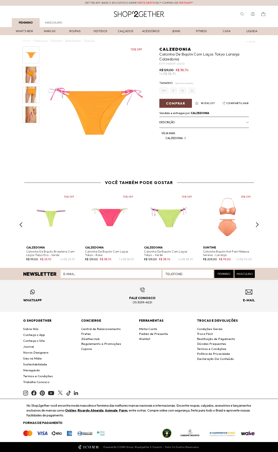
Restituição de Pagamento (216, 339)
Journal (28, 347)
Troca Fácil (205, 334)
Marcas (50, 31)
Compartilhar (237, 103)
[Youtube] (51, 393)
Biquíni (90, 40)
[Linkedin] (76, 393)
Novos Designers (36, 352)
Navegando (31, 370)
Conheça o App (34, 335)
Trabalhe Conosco (36, 382)
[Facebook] (34, 393)
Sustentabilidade (35, 364)
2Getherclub (90, 339)
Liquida (251, 31)
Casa (227, 31)
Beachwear (73, 40)
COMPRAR (175, 103)
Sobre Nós (31, 329)
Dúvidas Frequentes (211, 344)
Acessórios (151, 31)
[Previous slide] (21, 224)
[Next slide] (257, 224)
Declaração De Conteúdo (215, 359)
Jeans (176, 31)
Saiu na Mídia (32, 358)
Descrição (167, 122)
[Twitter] (60, 393)
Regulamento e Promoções (101, 344)
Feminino (26, 22)
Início (27, 40)
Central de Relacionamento (101, 329)
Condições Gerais (210, 329)
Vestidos (100, 31)
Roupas (75, 31)
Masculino (53, 22)
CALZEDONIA (175, 49)
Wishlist (144, 339)
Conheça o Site (34, 341)
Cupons (86, 349)
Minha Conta (148, 329)
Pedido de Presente (153, 334)
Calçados (125, 31)
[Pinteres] (42, 393)
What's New (24, 31)
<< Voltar (250, 41)
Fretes (86, 334)
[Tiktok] (68, 393)
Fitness (201, 31)
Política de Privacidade (213, 354)
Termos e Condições (38, 376)
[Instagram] (25, 393)
